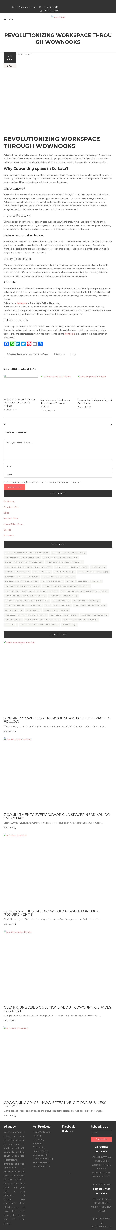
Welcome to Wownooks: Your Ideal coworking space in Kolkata (20, 402)
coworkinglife (42, 572)
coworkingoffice (65, 572)
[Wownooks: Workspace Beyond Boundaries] (95, 385)
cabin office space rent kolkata (60, 557)
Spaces (7, 530)
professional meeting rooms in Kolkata (26, 615)
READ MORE (9, 731)
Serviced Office (11, 518)
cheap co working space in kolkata (24, 562)
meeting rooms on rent (86, 601)
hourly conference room (63, 596)
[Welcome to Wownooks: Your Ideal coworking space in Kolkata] (21, 384)
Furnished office (24, 354)
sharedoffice (13, 620)
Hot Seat (37, 1143)
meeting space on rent (58, 605)
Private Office (39, 1151)
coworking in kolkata (17, 572)
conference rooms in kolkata (71, 567)
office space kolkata (56, 610)
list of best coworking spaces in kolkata (27, 601)
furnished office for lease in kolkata (25, 596)
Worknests (9, 535)
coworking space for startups (21, 577)
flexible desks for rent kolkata (22, 586)
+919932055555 (50, 10)
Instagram (22, 303)
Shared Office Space (39, 354)
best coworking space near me (22, 557)
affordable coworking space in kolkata (26, 553)
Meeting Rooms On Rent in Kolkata (23, 605)
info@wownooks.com (25, 7)
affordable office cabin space (69, 553)
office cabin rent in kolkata (90, 605)
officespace (34, 610)
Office (6, 513)
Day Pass (37, 1139)
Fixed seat (38, 1147)
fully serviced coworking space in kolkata (84, 591)
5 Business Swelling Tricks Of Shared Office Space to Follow (57, 720)
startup (10, 625)
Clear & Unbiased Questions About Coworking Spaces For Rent (57, 1009)
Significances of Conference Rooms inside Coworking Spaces (56, 403)
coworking (98, 567)
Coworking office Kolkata (93, 572)
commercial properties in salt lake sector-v (28, 567)
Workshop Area (40, 1166)
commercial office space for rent (64, 562)
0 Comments (59, 354)
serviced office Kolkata (95, 615)
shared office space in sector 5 (80, 620)
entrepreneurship (52, 581)
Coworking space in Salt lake (21, 581)
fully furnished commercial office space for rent (31, 591)
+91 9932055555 (102, 1218)
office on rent (13, 610)
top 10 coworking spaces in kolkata (39, 625)
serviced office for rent (64, 615)
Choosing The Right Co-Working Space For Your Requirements (51, 912)
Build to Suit (38, 1155)
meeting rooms (61, 601)
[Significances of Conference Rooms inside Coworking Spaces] (58, 385)
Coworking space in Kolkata (58, 577)
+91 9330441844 (50, 7)
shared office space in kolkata (42, 620)
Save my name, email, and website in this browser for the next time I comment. (44, 482)
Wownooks (70, 334)
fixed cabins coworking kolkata (84, 581)
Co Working (11, 354)
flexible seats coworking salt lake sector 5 (67, 586)
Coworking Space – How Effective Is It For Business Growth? (55, 1104)
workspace (69, 625)
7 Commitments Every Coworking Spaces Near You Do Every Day (57, 816)
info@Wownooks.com (101, 1226)
